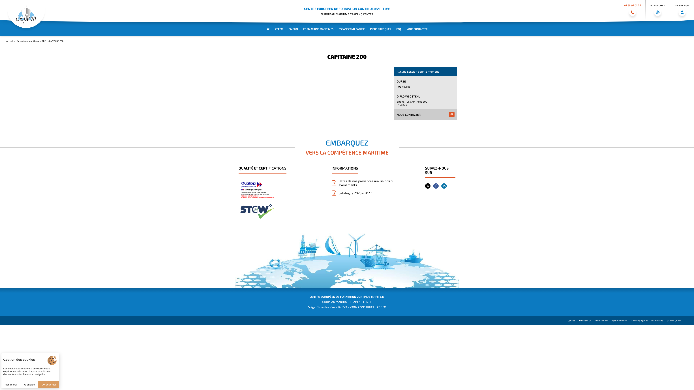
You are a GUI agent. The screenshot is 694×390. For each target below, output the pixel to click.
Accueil (9, 41)
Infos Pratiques (380, 29)
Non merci (11, 384)
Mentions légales (639, 320)
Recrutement (601, 320)
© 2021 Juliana (674, 320)
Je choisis (29, 384)
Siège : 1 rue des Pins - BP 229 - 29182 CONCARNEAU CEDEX (347, 307)
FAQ (398, 29)
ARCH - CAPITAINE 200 (52, 41)
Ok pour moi (49, 384)
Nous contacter (417, 29)
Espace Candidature (352, 29)
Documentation (619, 320)
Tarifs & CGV (585, 320)
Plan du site (657, 320)
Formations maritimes (318, 29)
